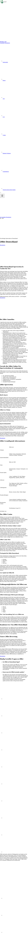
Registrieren (7, 42)
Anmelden (2, 42)
